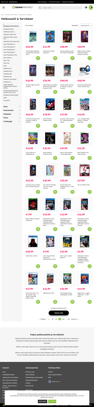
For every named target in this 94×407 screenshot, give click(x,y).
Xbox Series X (7, 58)
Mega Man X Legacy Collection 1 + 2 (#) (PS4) (83, 294)
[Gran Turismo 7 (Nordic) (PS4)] (50, 104)
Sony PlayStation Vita (10, 55)
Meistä (50, 372)
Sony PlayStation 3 (9, 49)
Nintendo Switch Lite (9, 34)
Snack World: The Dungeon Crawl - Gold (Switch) (67, 186)
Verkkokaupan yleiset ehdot (34, 377)
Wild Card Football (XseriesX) (48, 52)
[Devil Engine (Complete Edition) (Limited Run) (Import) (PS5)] (50, 70)
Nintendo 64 (7, 82)
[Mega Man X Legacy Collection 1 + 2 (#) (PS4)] (84, 278)
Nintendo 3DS (7, 74)
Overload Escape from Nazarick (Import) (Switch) (33, 120)
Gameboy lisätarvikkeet (10, 95)
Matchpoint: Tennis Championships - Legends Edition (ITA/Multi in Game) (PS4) (49, 222)
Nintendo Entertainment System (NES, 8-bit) (10, 91)
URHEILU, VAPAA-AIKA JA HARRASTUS (10, 386)
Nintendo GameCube (9, 79)
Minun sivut (4, 2)
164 (63, 319)
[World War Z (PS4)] (33, 241)
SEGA (5, 98)
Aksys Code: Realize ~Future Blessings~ (66, 153)
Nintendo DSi (7, 76)
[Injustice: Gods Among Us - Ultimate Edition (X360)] (67, 104)
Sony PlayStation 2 (9, 52)
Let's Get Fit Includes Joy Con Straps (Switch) (49, 186)
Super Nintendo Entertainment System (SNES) (10, 86)
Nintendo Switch (8, 29)
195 (69, 319)
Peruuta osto (29, 386)
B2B (49, 377)
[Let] (50, 170)
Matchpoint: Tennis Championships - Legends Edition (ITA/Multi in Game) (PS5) (66, 222)
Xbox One (6, 60)
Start (2, 14)
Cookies (27, 383)
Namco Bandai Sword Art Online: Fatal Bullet (67, 52)
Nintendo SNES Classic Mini (10, 38)
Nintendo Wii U (7, 71)
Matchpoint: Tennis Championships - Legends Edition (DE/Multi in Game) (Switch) (83, 222)
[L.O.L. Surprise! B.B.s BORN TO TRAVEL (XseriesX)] (84, 104)
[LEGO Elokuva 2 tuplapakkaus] (33, 138)
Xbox (5, 66)
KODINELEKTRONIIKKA (11, 14)
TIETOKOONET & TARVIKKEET (10, 377)
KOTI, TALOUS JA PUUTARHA (10, 380)
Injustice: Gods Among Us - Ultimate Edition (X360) (67, 120)
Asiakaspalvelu (13, 2)
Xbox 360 (6, 63)
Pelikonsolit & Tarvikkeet (25, 14)
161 (53, 319)
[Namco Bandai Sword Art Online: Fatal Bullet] (67, 36)
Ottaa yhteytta (30, 375)
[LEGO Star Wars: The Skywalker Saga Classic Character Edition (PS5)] (33, 278)
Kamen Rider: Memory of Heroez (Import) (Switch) (67, 86)
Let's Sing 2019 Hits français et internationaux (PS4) (49, 257)
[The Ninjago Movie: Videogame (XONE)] (67, 278)
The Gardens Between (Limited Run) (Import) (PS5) (32, 52)
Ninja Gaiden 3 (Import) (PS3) (47, 153)
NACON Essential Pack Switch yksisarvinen (84, 85)
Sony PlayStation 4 (9, 47)
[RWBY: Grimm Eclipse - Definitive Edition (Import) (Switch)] (84, 36)
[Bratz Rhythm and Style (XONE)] (84, 138)
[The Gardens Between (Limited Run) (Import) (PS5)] (33, 36)
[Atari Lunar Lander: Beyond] (67, 241)
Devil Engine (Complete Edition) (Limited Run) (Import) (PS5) (50, 86)
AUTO (4, 372)
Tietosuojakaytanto (31, 380)
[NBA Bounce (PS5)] (50, 278)
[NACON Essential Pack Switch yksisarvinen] (84, 70)
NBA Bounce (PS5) (48, 293)
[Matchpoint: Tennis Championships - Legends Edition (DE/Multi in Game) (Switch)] (84, 204)
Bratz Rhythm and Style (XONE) (82, 153)
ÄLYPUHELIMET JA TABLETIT (10, 383)
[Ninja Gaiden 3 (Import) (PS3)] (50, 138)
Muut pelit (6, 100)
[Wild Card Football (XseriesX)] (50, 36)
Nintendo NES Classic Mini (11, 41)
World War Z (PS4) (31, 256)
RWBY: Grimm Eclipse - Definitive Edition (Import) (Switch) (84, 52)
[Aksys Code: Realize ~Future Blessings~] (67, 138)
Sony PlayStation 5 (9, 44)
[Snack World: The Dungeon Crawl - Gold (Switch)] (67, 170)
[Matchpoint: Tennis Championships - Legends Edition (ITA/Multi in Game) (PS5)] (67, 204)
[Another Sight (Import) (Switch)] (33, 70)
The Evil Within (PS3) (83, 185)
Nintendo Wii (7, 68)
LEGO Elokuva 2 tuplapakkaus (31, 153)
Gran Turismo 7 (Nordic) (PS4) (47, 119)
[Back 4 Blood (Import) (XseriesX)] (33, 204)
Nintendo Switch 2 (9, 32)
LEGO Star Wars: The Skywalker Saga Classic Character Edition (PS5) (32, 295)
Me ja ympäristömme (55, 375)
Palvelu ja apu (29, 372)
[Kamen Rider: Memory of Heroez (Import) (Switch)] (67, 70)
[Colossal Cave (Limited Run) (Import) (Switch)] (33, 170)
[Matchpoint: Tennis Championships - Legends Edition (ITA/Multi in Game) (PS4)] (50, 204)
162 (56, 319)
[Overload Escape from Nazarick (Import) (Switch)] (33, 104)
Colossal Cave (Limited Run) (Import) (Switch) (33, 185)
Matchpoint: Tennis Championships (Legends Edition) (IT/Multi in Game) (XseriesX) (83, 259)
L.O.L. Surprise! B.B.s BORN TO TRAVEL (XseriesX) (83, 120)
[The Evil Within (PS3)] (84, 170)
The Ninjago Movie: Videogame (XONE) (66, 294)
